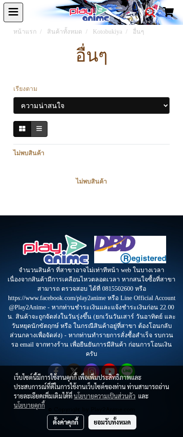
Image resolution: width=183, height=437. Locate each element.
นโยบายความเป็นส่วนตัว (104, 396)
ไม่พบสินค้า (28, 153)
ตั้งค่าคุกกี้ (65, 422)
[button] (147, 12)
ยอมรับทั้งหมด (112, 422)
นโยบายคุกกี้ (29, 405)
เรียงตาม (28, 89)
